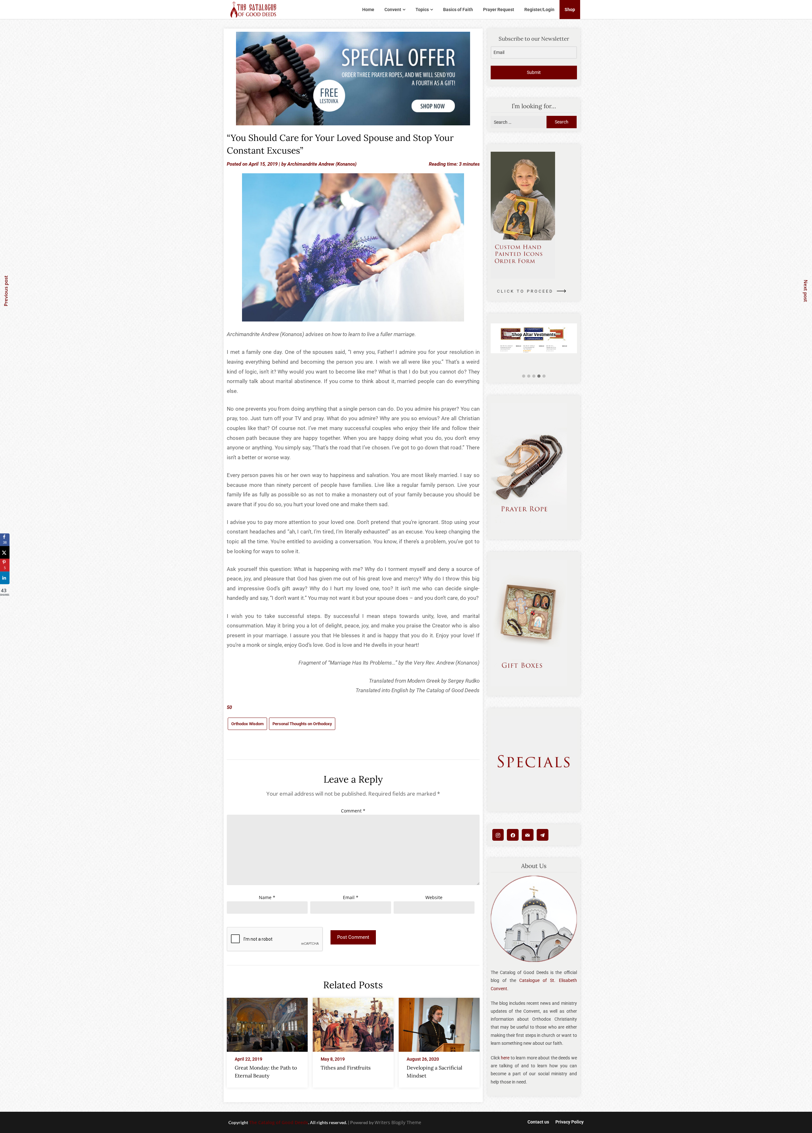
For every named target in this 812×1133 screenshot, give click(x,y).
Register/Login (539, 9)
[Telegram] (542, 834)
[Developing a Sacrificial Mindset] (439, 1023)
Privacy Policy (569, 1122)
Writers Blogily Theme (398, 1122)
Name (267, 897)
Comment (353, 811)
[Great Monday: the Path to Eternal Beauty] (267, 1023)
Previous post (6, 290)
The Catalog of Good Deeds (278, 1122)
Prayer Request (498, 9)
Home (368, 9)
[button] (523, 376)
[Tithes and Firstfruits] (353, 1023)
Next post (806, 291)
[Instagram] (498, 834)
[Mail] (527, 834)
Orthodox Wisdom (247, 723)
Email (350, 897)
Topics (422, 9)
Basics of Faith (458, 9)
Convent (392, 9)
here (505, 1057)
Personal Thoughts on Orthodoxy (302, 723)
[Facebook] (512, 834)
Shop (570, 9)
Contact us (538, 1122)
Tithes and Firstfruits (345, 1067)
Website (433, 897)
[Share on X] (5, 552)
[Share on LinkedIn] (5, 578)
